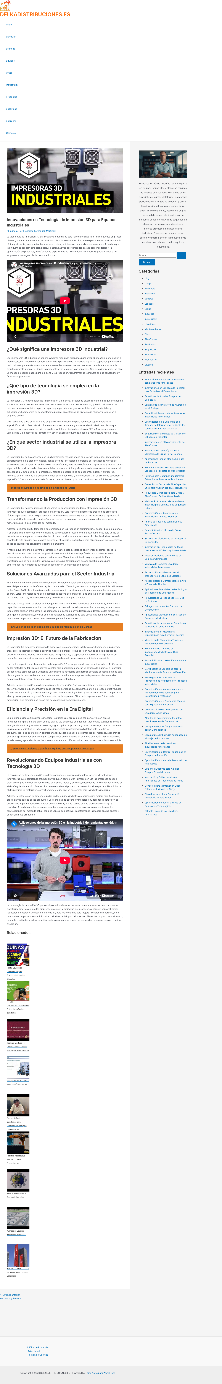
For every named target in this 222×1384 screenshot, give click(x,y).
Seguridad (11, 108)
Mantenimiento (153, 329)
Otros (148, 334)
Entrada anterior (10, 1294)
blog (147, 278)
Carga (148, 283)
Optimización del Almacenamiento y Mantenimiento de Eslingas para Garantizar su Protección (164, 692)
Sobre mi (11, 120)
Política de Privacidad (37, 1347)
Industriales (12, 84)
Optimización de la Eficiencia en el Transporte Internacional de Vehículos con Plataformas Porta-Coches (165, 425)
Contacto (11, 133)
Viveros (149, 364)
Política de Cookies (38, 1354)
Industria (149, 313)
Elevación (11, 36)
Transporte (151, 359)
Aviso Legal (34, 1351)
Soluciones (151, 354)
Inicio (9, 24)
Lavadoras (150, 324)
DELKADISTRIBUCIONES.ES (35, 14)
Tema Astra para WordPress (100, 1373)
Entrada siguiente (10, 1298)
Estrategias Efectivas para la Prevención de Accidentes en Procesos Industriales (166, 681)
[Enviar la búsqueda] (181, 255)
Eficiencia (150, 288)
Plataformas (151, 339)
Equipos (10, 60)
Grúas (9, 72)
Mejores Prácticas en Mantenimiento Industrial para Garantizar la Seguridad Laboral (165, 505)
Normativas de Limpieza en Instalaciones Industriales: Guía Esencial (161, 652)
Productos (11, 96)
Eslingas (10, 48)
